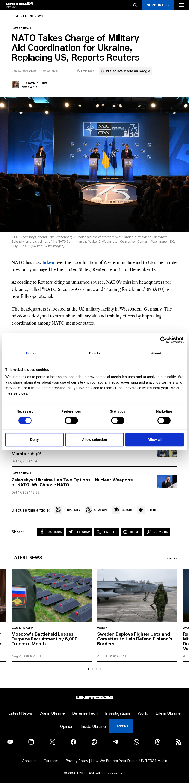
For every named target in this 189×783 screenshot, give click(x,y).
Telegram (82, 532)
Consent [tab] (33, 353)
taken (49, 262)
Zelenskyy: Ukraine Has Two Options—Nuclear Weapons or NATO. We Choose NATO (72, 482)
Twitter (110, 532)
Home (15, 16)
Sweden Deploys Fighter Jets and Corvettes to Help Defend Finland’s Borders (134, 639)
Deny (34, 440)
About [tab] (156, 353)
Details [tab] (94, 353)
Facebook (54, 532)
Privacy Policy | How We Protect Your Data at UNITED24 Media (116, 760)
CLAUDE (127, 510)
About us (29, 760)
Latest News (20, 713)
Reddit (135, 532)
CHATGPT (101, 510)
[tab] (88, 669)
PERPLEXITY (72, 510)
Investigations (117, 713)
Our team (51, 760)
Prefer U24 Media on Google (128, 71)
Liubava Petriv (34, 83)
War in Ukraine (22, 628)
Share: (18, 532)
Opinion (66, 726)
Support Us (158, 5)
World (102, 628)
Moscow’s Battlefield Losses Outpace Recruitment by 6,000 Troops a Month (44, 639)
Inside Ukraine (93, 726)
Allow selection (94, 440)
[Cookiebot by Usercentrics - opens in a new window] (163, 339)
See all (172, 558)
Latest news (33, 16)
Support (121, 726)
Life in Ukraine (168, 713)
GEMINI (151, 510)
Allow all (155, 440)
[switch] (71, 420)
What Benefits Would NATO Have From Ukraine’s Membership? (64, 451)
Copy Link (160, 532)
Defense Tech (85, 713)
